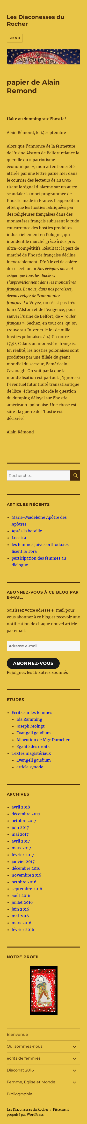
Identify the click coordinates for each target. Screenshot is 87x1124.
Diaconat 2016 (20, 1070)
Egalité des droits (33, 746)
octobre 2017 (24, 820)
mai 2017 (20, 834)
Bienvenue (17, 1034)
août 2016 (21, 895)
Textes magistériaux (31, 753)
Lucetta (19, 537)
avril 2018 (21, 807)
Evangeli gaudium (33, 732)
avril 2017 (21, 841)
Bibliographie (19, 1094)
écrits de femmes (24, 1058)
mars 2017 (21, 847)
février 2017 (23, 854)
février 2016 (23, 929)
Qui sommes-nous (25, 1046)
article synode (29, 766)
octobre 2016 (24, 881)
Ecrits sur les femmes (32, 712)
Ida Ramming (29, 719)
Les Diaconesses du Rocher (28, 1109)
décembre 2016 (26, 868)
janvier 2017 (23, 861)
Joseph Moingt (30, 726)
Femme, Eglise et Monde (31, 1082)
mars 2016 (21, 922)
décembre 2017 (26, 813)
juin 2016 (20, 909)
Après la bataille (27, 530)
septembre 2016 (27, 888)
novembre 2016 (26, 875)
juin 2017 (20, 827)
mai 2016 (20, 915)
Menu (14, 38)
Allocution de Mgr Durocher (43, 739)
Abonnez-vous (33, 663)
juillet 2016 (22, 902)
